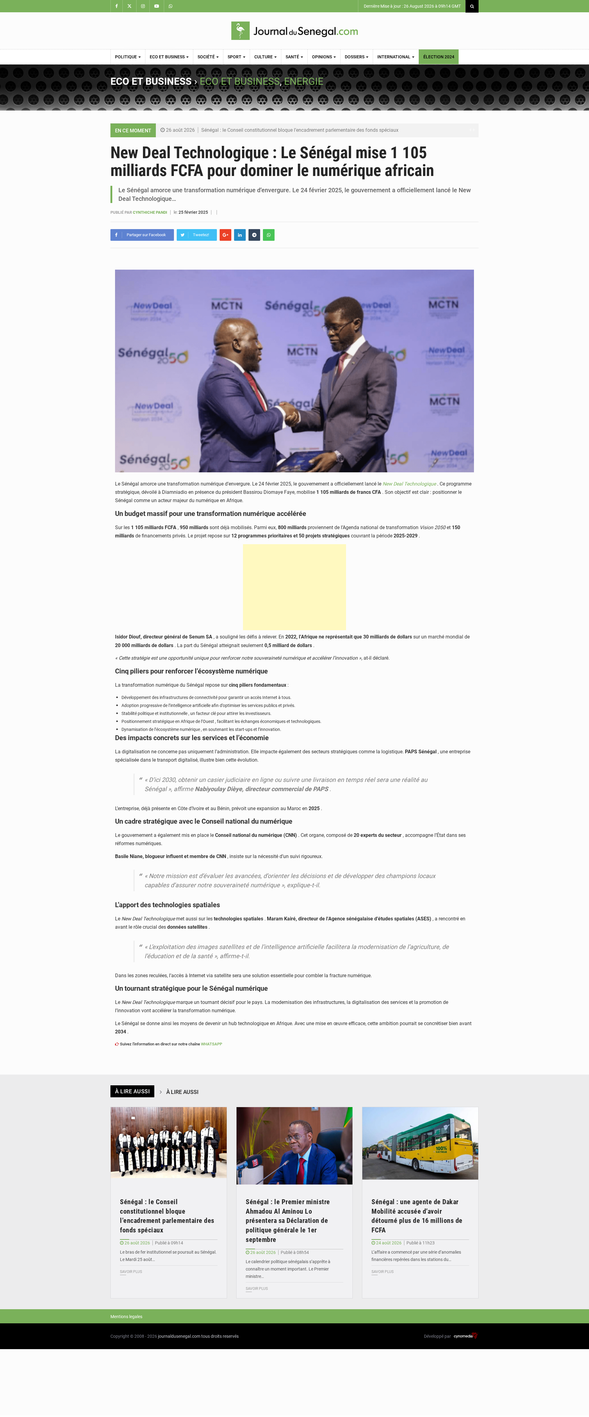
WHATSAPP (211, 1044)
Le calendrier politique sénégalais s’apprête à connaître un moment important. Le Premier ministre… (288, 1269)
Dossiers (355, 56)
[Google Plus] (225, 235)
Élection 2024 (438, 56)
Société (207, 56)
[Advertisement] (294, 587)
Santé (293, 56)
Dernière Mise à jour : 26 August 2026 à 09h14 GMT (412, 6)
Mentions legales (126, 1316)
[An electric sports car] (169, 1146)
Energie (303, 81)
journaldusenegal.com (179, 1336)
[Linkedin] (240, 235)
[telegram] (254, 235)
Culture (264, 56)
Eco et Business (168, 56)
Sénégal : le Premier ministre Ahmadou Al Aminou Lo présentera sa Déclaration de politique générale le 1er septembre (288, 1220)
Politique (126, 56)
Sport (235, 56)
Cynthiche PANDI (150, 212)
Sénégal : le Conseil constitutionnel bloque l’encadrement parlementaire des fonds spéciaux (299, 130)
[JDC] (294, 30)
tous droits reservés (220, 1336)
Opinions (322, 56)
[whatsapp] (269, 235)
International (394, 56)
